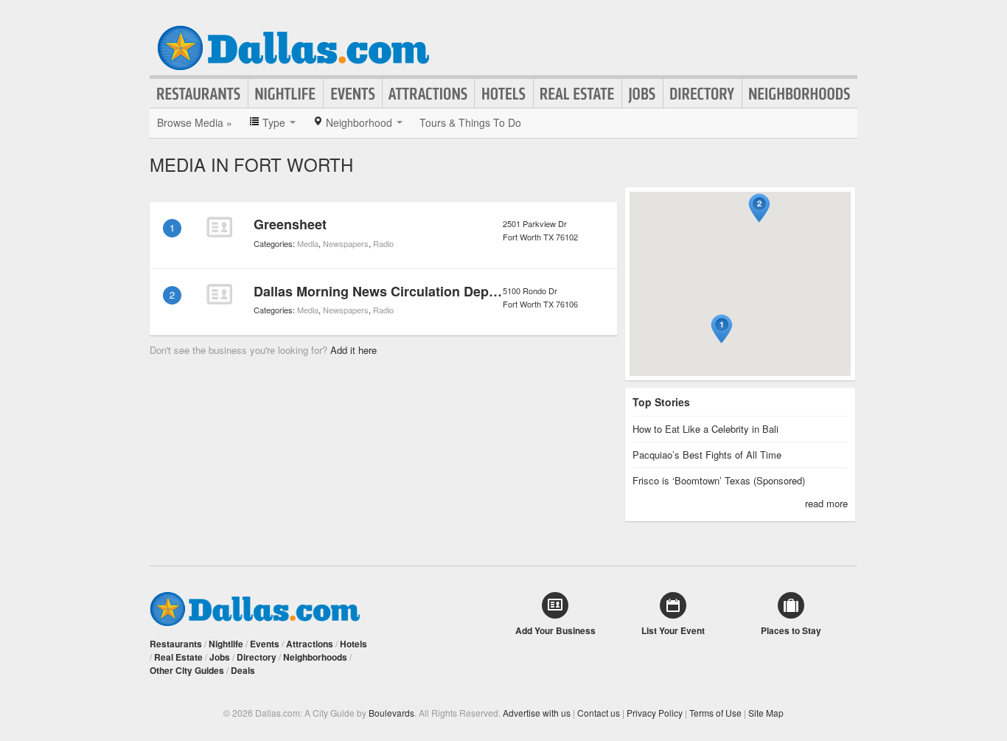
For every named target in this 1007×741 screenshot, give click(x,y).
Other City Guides (187, 670)
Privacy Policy (655, 712)
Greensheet (290, 224)
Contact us (598, 712)
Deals (243, 670)
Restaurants (199, 93)
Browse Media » (194, 122)
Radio (383, 243)
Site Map (766, 712)
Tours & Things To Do (470, 122)
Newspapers (346, 243)
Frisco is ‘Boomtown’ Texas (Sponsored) (719, 480)
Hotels (504, 93)
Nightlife (285, 93)
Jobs (642, 93)
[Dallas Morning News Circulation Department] (218, 294)
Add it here (353, 350)
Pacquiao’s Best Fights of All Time (707, 455)
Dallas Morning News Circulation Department (395, 291)
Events (353, 93)
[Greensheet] (218, 227)
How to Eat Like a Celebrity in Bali (705, 429)
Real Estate (577, 93)
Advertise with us (537, 712)
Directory (702, 93)
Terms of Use (715, 712)
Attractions (428, 93)
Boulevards (391, 712)
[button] (722, 329)
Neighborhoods (799, 93)
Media (307, 243)
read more (826, 503)
